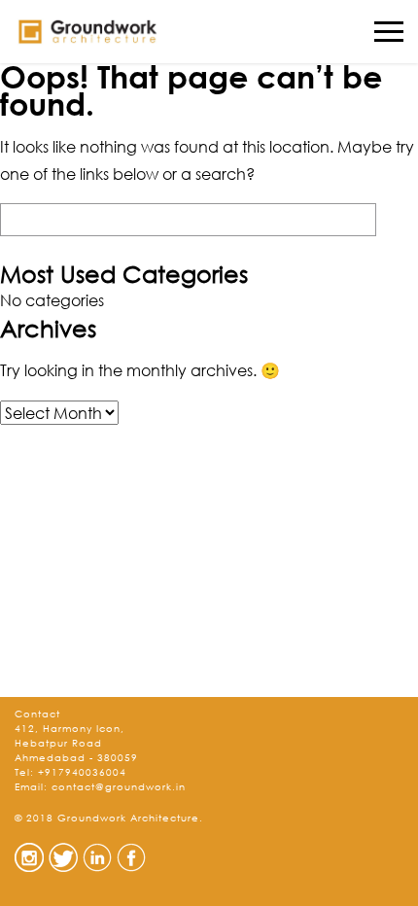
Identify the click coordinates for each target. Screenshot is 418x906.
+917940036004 (82, 772)
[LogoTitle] (87, 31)
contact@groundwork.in (119, 787)
